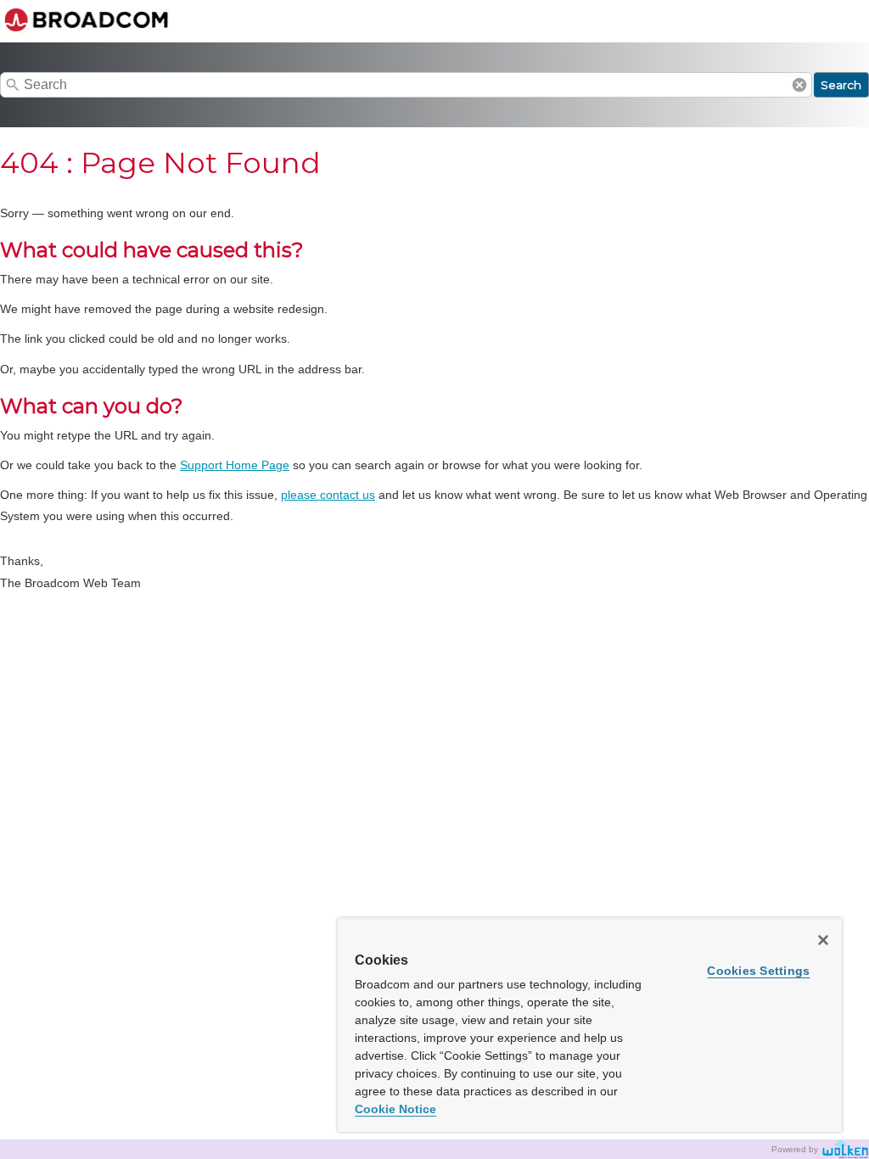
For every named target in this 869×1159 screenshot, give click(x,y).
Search (841, 85)
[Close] (823, 940)
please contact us (328, 494)
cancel (799, 84)
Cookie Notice (395, 1109)
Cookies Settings (758, 970)
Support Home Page (234, 465)
